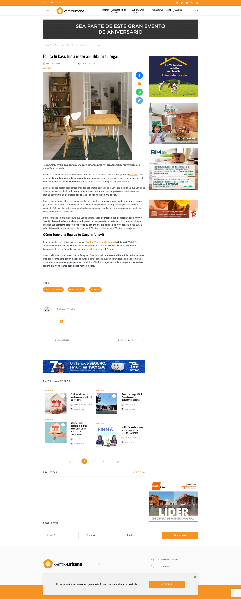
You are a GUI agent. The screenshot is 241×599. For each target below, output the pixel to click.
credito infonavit (53, 289)
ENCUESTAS (50, 472)
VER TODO (139, 472)
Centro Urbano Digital (138, 11)
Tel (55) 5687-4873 (165, 566)
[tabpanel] (94, 420)
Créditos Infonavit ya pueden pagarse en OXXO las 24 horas (81, 397)
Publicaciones (157, 10)
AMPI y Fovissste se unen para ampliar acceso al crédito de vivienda (132, 430)
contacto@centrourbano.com (168, 559)
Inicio (45, 45)
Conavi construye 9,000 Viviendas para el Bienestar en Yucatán (132, 397)
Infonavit (133, 174)
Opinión (168, 10)
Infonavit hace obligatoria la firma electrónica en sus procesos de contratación (79, 428)
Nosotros (178, 10)
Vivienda (53, 45)
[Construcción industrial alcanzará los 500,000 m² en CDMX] (119, 349)
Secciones (105, 10)
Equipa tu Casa (76, 289)
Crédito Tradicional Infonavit (101, 242)
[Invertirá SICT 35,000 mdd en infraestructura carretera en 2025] (68, 349)
